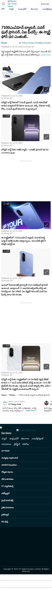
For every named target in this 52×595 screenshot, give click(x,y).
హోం (3, 9)
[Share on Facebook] (42, 97)
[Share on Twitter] (48, 97)
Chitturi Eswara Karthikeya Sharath (36, 43)
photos (4, 43)
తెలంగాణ (34, 9)
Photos (12, 395)
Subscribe (45, 4)
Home (3, 395)
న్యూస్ (11, 9)
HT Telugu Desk (14, 404)
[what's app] (34, 97)
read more (45, 55)
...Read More (30, 411)
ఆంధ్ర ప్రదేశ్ (22, 9)
